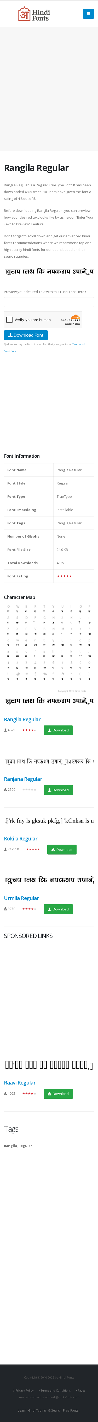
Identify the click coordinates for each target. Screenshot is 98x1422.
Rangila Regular (22, 719)
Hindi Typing (37, 1410)
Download (60, 730)
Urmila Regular (21, 898)
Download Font (28, 335)
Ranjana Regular (23, 778)
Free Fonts (71, 1410)
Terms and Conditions (56, 1390)
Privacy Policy (24, 1390)
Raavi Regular (20, 1082)
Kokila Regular (20, 838)
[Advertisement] (49, 89)
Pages (81, 1390)
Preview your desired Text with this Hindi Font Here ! (45, 291)
